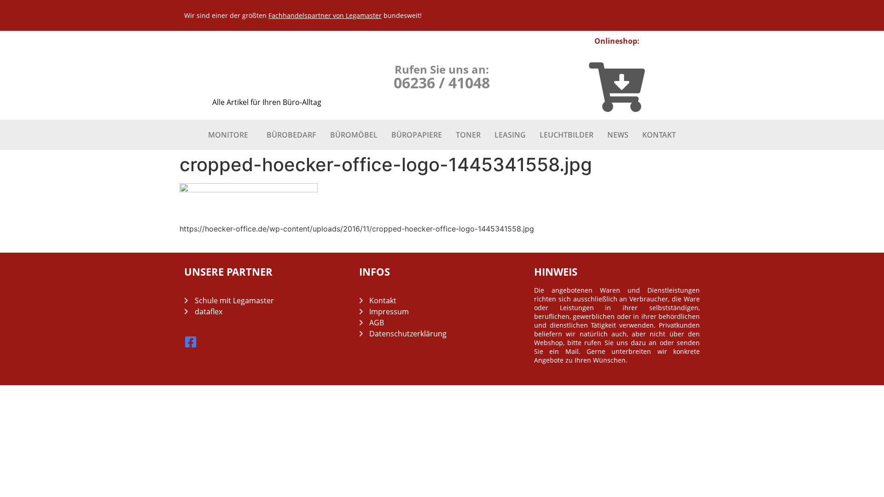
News (617, 135)
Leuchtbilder (566, 135)
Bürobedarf (291, 135)
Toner (468, 135)
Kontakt (659, 135)
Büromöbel (354, 135)
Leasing (510, 135)
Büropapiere (416, 135)
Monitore (228, 135)
